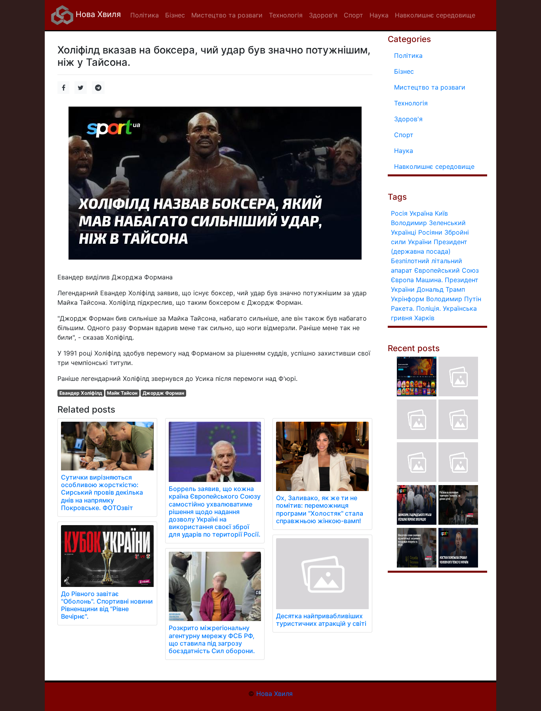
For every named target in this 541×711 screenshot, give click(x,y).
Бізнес (404, 71)
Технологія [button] (286, 15)
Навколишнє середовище (434, 166)
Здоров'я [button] (323, 15)
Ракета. (402, 308)
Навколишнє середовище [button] (435, 15)
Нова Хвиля (97, 14)
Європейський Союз (446, 270)
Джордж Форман (163, 393)
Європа (402, 280)
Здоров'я (408, 119)
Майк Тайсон (122, 393)
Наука (403, 151)
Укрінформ (407, 299)
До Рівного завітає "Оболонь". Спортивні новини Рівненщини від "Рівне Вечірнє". (107, 605)
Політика (408, 55)
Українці (403, 232)
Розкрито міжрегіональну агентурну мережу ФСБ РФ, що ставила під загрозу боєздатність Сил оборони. (212, 639)
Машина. (429, 280)
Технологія (411, 103)
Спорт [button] (353, 15)
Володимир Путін (453, 299)
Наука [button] (379, 15)
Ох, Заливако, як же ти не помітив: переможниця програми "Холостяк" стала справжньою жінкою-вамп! (319, 509)
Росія (399, 213)
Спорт (403, 135)
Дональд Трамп (441, 289)
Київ (441, 213)
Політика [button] (144, 15)
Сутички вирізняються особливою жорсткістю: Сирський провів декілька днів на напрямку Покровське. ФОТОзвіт (102, 492)
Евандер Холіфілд (80, 393)
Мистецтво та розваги (429, 87)
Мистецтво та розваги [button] (227, 15)
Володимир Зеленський (428, 223)
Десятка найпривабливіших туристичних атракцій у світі (321, 619)
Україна (421, 213)
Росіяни (430, 232)
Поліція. (428, 308)
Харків (424, 318)
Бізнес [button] (175, 15)
